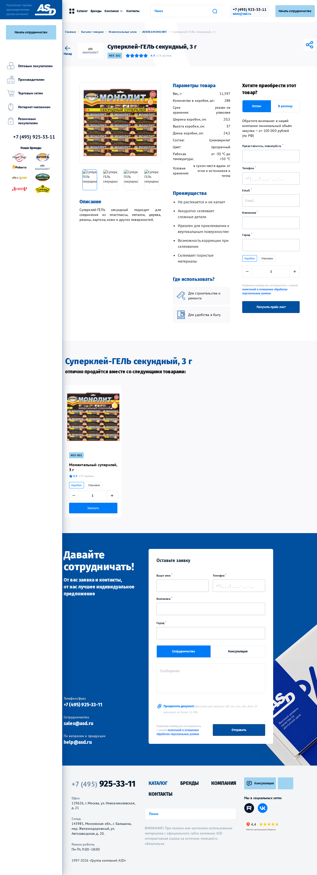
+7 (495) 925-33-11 (249, 9)
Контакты (132, 11)
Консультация (238, 651)
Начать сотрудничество (31, 32)
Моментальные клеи (123, 32)
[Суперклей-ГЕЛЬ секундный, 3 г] (120, 123)
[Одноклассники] (296, 45)
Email (246, 190)
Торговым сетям (30, 93)
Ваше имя (164, 575)
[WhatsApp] (303, 45)
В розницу (285, 106)
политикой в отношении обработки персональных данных (265, 291)
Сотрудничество (183, 651)
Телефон (248, 168)
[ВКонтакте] (282, 45)
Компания (249, 212)
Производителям (31, 79)
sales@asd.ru (242, 14)
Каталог (82, 11)
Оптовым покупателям (35, 66)
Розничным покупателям (28, 121)
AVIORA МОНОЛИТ (154, 32)
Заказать (93, 508)
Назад (68, 53)
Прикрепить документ (210, 709)
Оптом (256, 106)
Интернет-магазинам (34, 107)
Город (246, 235)
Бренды (96, 11)
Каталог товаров (92, 32)
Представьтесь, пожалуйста (262, 146)
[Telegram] (289, 45)
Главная (70, 32)
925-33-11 (103, 784)
